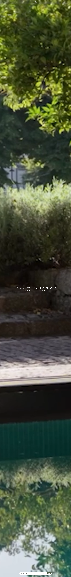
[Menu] (3, 2)
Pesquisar (49, 573)
